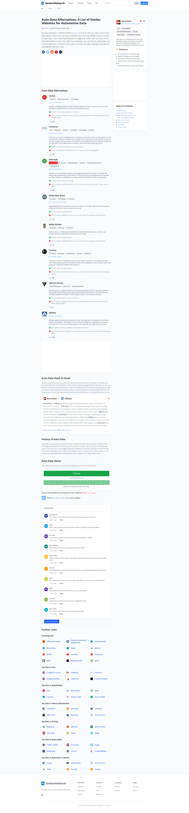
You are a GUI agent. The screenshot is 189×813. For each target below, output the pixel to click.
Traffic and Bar (52, 745)
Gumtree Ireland (101, 679)
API (97, 3)
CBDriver (74, 727)
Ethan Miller (53, 556)
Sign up (144, 3)
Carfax (52, 95)
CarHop (98, 769)
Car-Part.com (100, 715)
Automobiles (126, 28)
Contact (99, 786)
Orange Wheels (100, 751)
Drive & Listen (100, 727)
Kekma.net (99, 654)
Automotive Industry (77, 286)
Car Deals (91, 130)
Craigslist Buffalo (53, 679)
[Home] (42, 9)
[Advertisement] (76, 71)
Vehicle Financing (54, 166)
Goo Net (74, 769)
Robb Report (75, 691)
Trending (80, 3)
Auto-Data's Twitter (59, 498)
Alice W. (51, 568)
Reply (61, 520)
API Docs (99, 794)
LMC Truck (51, 715)
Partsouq (74, 715)
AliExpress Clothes (54, 641)
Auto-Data (77, 33)
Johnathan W (53, 515)
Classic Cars (66, 286)
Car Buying (61, 228)
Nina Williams (53, 545)
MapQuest (51, 727)
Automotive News (72, 163)
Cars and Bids (100, 697)
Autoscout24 (75, 763)
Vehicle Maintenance (63, 99)
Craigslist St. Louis (53, 672)
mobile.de (74, 672)
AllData (52, 312)
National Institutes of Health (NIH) (79, 641)
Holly (50, 525)
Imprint (117, 790)
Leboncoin (75, 679)
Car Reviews (73, 130)
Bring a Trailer (76, 697)
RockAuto (98, 709)
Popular (71, 3)
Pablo (51, 588)
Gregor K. (47, 28)
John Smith (52, 609)
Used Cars (52, 99)
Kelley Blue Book (57, 195)
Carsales (50, 697)
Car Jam (74, 751)
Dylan (51, 578)
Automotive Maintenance (94, 163)
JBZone (97, 648)
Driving (135, 31)
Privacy (135, 786)
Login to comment (52, 621)
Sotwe (73, 648)
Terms (135, 790)
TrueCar (53, 250)
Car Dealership (70, 253)
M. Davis (52, 535)
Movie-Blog (51, 648)
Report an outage (88, 493)
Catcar (73, 733)
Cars (58, 8)
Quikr (97, 691)
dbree (97, 661)
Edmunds (53, 159)
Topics (89, 3)
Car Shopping (74, 99)
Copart (49, 763)
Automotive (57, 130)
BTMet (49, 654)
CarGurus (53, 126)
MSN (48, 661)
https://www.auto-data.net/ (130, 24)
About (116, 786)
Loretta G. (52, 598)
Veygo (97, 733)
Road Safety (121, 35)
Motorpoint (51, 751)
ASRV (49, 769)
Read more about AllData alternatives (57, 430)
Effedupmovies (76, 661)
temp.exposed (100, 641)
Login (136, 3)
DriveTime (75, 709)
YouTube (74, 654)
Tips (97, 790)
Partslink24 (51, 709)
